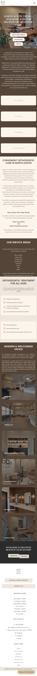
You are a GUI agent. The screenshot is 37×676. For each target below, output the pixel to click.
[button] (34, 3)
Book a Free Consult (26, 672)
